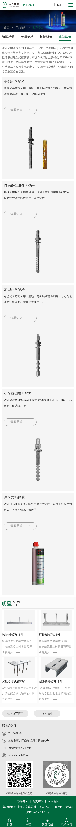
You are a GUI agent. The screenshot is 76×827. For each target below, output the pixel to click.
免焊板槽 (27, 37)
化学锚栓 (37, 27)
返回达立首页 (15, 713)
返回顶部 (47, 713)
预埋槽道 (8, 37)
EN (59, 4)
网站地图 (53, 801)
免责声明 (38, 801)
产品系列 (21, 27)
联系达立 (22, 801)
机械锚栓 (46, 37)
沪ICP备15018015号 (38, 812)
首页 (6, 27)
